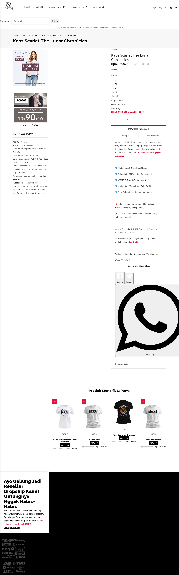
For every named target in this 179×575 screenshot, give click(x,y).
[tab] (125, 136)
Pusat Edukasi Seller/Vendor (25, 183)
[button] (12, 528)
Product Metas (152, 135)
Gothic (37, 35)
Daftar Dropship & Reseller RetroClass (29, 165)
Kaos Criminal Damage (124, 435)
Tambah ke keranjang (138, 129)
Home (15, 35)
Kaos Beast (94, 439)
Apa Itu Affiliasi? (20, 142)
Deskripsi (125, 135)
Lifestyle (26, 35)
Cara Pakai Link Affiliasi (23, 162)
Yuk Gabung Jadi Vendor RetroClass (28, 193)
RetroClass (145, 266)
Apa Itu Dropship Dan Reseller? (26, 145)
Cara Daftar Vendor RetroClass (26, 155)
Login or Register (159, 7)
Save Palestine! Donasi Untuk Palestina (30, 186)
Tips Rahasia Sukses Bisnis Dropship (29, 189)
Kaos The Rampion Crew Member (65, 440)
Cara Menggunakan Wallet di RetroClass (30, 159)
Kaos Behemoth (153, 439)
